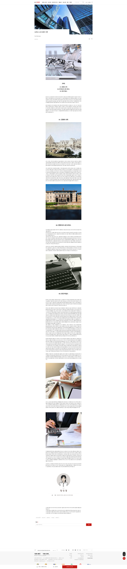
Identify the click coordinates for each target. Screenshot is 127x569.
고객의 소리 (81, 555)
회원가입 (89, 2)
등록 (89, 524)
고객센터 (70, 553)
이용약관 (91, 556)
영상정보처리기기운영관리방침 (79, 559)
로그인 (86, 2)
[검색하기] (83, 2)
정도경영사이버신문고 (89, 553)
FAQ (71, 556)
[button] (92, 39)
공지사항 (70, 555)
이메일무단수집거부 (80, 553)
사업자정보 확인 (60, 559)
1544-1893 (46, 553)
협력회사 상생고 (90, 555)
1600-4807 (37, 553)
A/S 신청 (82, 556)
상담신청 (124, 554)
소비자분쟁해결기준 (80, 558)
